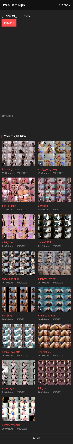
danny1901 (44, 242)
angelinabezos (11, 279)
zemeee (43, 205)
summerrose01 (11, 425)
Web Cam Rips (14, 5)
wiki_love (7, 242)
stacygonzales (47, 315)
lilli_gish (43, 388)
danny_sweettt (11, 352)
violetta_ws (9, 388)
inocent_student (11, 169)
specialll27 (44, 352)
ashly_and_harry (47, 169)
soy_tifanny (9, 205)
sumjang (7, 315)
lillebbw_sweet (47, 279)
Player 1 (9, 22)
